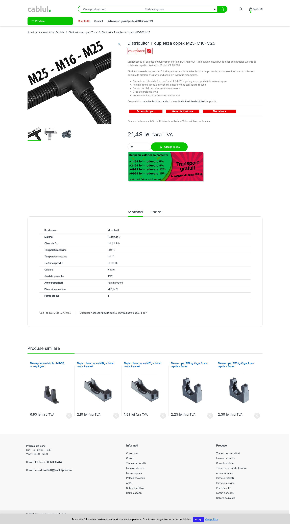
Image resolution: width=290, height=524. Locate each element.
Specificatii (135, 212)
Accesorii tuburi (224, 473)
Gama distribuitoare (182, 111)
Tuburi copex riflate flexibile (231, 468)
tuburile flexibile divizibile (190, 101)
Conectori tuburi (225, 463)
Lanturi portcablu (225, 492)
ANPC (129, 483)
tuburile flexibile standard (156, 101)
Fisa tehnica (219, 111)
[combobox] (110, 9)
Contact (98, 21)
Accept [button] (198, 519)
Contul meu (132, 453)
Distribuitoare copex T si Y (83, 32)
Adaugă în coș (172, 146)
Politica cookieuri (135, 478)
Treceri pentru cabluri (228, 453)
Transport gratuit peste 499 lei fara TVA (131, 21)
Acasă (31, 32)
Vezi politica (211, 519)
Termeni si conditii (136, 463)
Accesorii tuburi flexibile (51, 32)
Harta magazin (134, 492)
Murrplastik (84, 21)
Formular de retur (135, 468)
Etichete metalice (225, 483)
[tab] (135, 213)
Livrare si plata (134, 473)
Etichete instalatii (225, 478)
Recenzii (156, 212)
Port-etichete (223, 488)
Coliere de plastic (225, 497)
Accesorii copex (146, 111)
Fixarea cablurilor (225, 458)
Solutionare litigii (135, 488)
